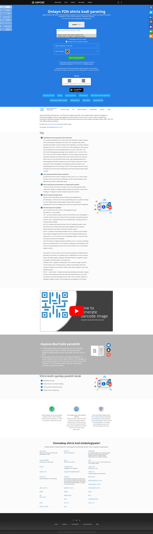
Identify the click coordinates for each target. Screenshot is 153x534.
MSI (89, 495)
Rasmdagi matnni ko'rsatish (77, 39)
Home (56, 524)
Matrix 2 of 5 (69, 488)
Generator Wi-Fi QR (48, 95)
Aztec (42, 467)
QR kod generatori (71, 95)
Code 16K (43, 472)
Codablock (68, 467)
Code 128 (91, 467)
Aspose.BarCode (52, 124)
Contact (94, 531)
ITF (41, 495)
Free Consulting (87, 524)
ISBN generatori (75, 100)
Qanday (102, 109)
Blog (97, 524)
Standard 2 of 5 (94, 488)
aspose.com (79, 18)
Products (64, 524)
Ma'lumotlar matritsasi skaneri (58, 100)
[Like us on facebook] (73, 519)
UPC (89, 460)
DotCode (91, 477)
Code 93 (42, 477)
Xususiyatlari (93, 109)
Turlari (109, 109)
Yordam (73, 2)
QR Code (43, 451)
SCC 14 (66, 503)
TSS (73, 109)
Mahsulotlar (58, 2)
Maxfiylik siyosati (88, 64)
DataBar (91, 451)
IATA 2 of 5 (43, 488)
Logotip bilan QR (98, 100)
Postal (66, 477)
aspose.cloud (87, 18)
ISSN (89, 492)
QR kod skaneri (83, 95)
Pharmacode (93, 499)
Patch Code (44, 506)
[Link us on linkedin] (79, 519)
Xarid (65, 2)
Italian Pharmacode (72, 472)
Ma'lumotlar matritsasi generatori (100, 95)
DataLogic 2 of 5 (94, 484)
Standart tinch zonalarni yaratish (78, 42)
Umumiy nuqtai (65, 109)
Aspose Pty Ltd (61, 531)
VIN (65, 506)
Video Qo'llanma (82, 109)
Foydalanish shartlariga (66, 64)
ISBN (41, 492)
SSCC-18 (91, 503)
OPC (65, 499)
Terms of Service (88, 531)
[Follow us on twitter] (76, 519)
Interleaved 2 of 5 (95, 480)
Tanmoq (60, 95)
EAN (65, 460)
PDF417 (66, 451)
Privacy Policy (80, 531)
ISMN (66, 492)
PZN (41, 503)
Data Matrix (44, 460)
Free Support (75, 524)
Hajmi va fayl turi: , (63, 46)
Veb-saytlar (81, 2)
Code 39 (91, 472)
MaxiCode (67, 495)
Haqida (90, 2)
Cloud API (59, 127)
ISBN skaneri (86, 100)
